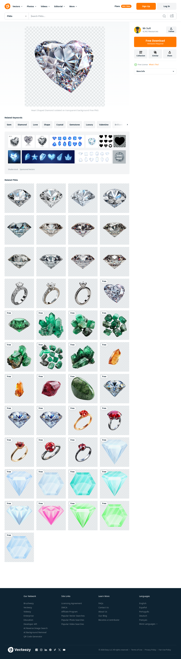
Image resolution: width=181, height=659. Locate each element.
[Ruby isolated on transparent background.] (51, 388)
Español (143, 607)
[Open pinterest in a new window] (50, 650)
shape (47, 124)
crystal (59, 124)
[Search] (164, 16)
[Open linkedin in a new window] (46, 650)
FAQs (100, 603)
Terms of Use (136, 649)
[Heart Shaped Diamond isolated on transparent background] (114, 293)
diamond (22, 124)
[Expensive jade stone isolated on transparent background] (83, 388)
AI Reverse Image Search (36, 628)
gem (9, 124)
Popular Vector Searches (73, 615)
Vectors (16, 6)
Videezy (27, 611)
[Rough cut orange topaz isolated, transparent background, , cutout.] (114, 357)
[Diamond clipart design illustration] (114, 452)
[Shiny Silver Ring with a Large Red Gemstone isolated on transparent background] (114, 420)
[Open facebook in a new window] (36, 650)
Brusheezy (29, 603)
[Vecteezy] (7, 6)
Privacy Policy (150, 649)
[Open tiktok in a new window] (55, 650)
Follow (171, 31)
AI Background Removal (35, 632)
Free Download (155, 42)
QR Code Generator (33, 636)
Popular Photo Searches (72, 620)
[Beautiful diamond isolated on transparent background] (114, 388)
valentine (103, 124)
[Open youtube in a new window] (64, 650)
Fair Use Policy (165, 649)
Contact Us (103, 607)
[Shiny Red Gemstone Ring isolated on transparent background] (51, 452)
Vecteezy (28, 607)
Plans (117, 6)
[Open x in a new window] (59, 650)
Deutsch (143, 615)
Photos (30, 6)
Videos (44, 6)
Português (144, 611)
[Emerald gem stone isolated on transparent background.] (19, 325)
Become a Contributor (108, 620)
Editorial (58, 6)
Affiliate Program (69, 611)
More (72, 6)
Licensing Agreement (71, 603)
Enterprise (29, 615)
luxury (89, 124)
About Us (102, 611)
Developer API (30, 624)
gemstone (75, 124)
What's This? (154, 64)
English (142, 603)
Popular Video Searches (72, 624)
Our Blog (102, 615)
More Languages (147, 624)
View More (119, 157)
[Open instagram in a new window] (41, 650)
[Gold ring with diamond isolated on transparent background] (83, 420)
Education (28, 620)
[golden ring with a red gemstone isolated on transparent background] (19, 452)
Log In (167, 6)
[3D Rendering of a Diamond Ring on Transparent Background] (19, 293)
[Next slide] (124, 124)
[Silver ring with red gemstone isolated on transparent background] (83, 452)
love (35, 124)
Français (143, 620)
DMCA (64, 607)
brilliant (118, 124)
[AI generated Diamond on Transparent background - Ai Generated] (19, 198)
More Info (141, 71)
